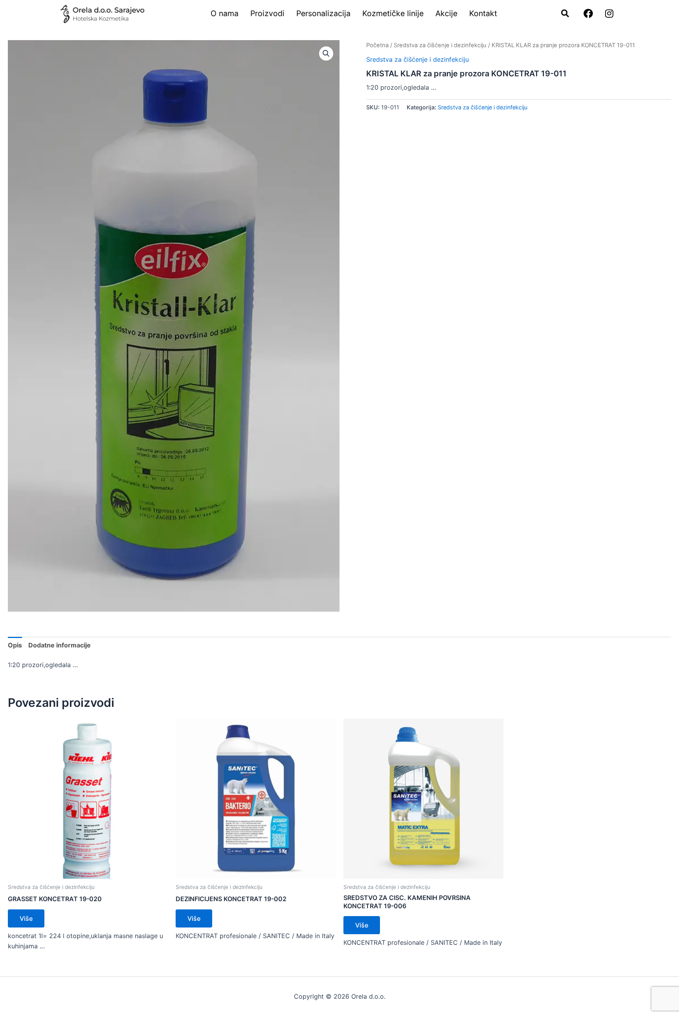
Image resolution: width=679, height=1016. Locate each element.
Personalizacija (323, 13)
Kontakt (483, 13)
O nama (225, 13)
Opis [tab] (15, 645)
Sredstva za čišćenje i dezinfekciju (440, 45)
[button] (326, 53)
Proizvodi (267, 13)
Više (26, 918)
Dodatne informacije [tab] (59, 645)
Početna (377, 45)
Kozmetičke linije (393, 13)
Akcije (446, 13)
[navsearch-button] (561, 14)
